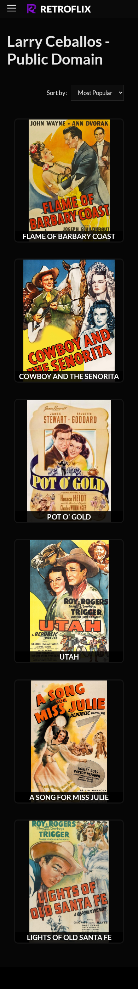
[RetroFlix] (59, 9)
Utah (69, 656)
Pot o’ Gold (69, 516)
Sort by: (57, 92)
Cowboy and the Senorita (69, 376)
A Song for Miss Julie (69, 797)
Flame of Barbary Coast (69, 236)
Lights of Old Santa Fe (69, 937)
